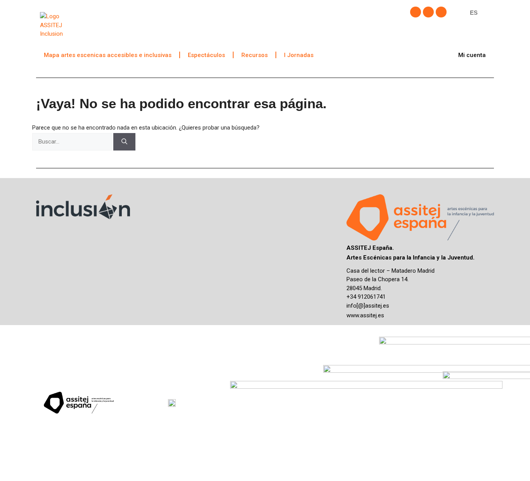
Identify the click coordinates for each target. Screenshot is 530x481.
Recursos (254, 55)
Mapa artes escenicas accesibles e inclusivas (107, 55)
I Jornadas (298, 55)
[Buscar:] (72, 141)
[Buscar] (124, 142)
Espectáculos (206, 55)
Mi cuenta (472, 55)
